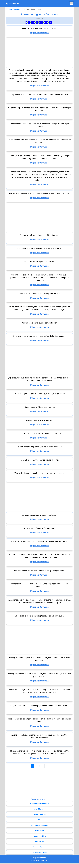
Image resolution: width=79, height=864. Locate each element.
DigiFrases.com (12, 3)
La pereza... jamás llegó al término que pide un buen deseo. (39, 394)
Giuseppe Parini (39, 814)
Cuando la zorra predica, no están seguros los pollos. (39, 293)
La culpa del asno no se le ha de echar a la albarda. (39, 248)
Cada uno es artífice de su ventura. (39, 407)
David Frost (39, 831)
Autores (17, 9)
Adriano (39, 820)
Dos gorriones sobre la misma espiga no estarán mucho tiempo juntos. (39, 705)
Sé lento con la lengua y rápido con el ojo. (40, 28)
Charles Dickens (39, 847)
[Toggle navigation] (71, 3)
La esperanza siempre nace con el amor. (39, 515)
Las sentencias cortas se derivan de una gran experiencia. (39, 570)
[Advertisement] (39, 52)
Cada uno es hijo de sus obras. (39, 420)
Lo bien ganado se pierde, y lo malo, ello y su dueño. (39, 447)
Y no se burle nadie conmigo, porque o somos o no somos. (39, 473)
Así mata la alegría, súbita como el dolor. (39, 323)
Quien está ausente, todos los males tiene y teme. (39, 433)
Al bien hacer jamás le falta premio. (39, 528)
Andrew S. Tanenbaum (39, 825)
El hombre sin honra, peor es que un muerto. (40, 460)
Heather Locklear (39, 836)
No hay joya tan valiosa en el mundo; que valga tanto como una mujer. (39, 193)
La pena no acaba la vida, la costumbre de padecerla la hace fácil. (39, 94)
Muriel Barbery (39, 809)
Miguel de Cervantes (39, 33)
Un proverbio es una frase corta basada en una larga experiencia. (39, 541)
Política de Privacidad (39, 860)
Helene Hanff (40, 841)
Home (10, 9)
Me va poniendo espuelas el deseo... (39, 261)
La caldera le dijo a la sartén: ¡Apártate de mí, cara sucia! (39, 616)
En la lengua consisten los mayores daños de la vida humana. (39, 336)
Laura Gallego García (39, 852)
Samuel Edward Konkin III (39, 803)
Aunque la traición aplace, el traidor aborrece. (39, 235)
